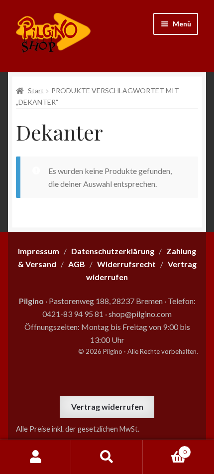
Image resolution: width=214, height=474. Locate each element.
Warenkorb (165, 449)
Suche (106, 457)
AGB (76, 264)
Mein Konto (35, 457)
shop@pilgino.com (140, 313)
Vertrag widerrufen (107, 406)
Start (36, 90)
